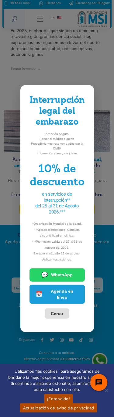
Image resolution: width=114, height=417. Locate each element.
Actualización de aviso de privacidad (58, 407)
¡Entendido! (58, 398)
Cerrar (57, 313)
